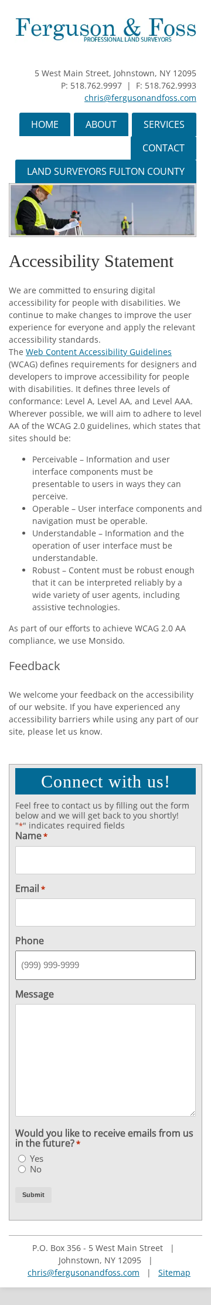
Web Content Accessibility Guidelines (99, 351)
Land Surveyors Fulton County (106, 171)
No (36, 1169)
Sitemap (174, 1272)
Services (164, 124)
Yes (36, 1159)
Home (45, 124)
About (101, 124)
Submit (33, 1194)
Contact (163, 147)
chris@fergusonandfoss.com (140, 97)
